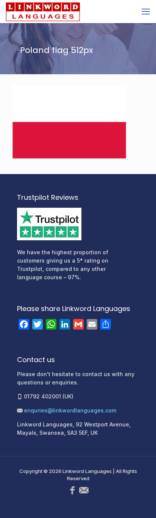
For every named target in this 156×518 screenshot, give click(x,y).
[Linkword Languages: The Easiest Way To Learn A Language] (43, 11)
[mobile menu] (145, 11)
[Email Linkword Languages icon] (83, 490)
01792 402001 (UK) (48, 396)
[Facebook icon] (72, 490)
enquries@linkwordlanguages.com (70, 410)
